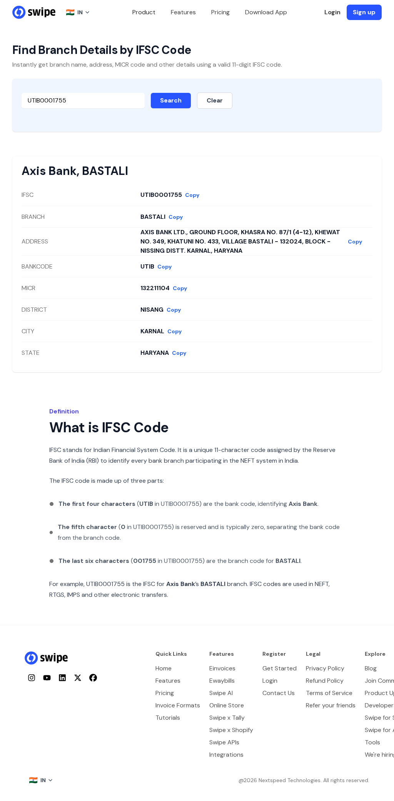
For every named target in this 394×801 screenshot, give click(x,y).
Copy (192, 194)
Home (163, 668)
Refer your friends (331, 705)
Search (171, 100)
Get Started (279, 668)
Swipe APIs (224, 742)
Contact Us (278, 693)
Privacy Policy (325, 668)
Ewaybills (222, 681)
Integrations (226, 755)
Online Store (226, 705)
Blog (371, 668)
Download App (266, 12)
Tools (372, 742)
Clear (215, 100)
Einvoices (222, 668)
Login (332, 12)
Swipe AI (221, 693)
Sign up (364, 12)
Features (183, 12)
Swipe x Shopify (231, 730)
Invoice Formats (177, 705)
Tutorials (167, 718)
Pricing (220, 12)
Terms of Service (329, 693)
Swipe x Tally (227, 718)
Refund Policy (325, 681)
